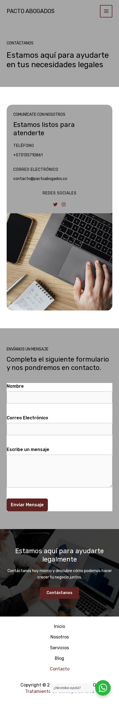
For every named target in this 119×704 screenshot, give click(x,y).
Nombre (15, 386)
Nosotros (59, 637)
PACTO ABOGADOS (31, 11)
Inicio (59, 626)
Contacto (59, 669)
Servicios (59, 647)
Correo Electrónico (27, 417)
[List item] (55, 204)
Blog (59, 658)
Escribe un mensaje (28, 449)
